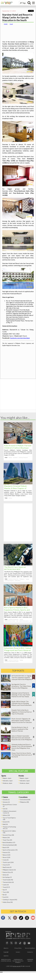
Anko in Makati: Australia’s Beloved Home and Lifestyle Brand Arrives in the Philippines (22, 737)
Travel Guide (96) (8, 880)
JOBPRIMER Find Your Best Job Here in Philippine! (17, 961)
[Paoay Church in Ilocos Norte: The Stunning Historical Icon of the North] (6, 759)
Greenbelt (15, 457)
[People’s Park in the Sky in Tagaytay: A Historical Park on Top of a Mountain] (6, 716)
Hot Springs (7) (7, 877)
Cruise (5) (5, 860)
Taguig (27, 579)
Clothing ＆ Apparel (23, 457)
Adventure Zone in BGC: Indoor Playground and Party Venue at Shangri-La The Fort (17, 650)
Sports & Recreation (24, 621)
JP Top (23, 3)
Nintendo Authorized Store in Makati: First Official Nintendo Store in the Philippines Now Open (22, 747)
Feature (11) (6, 852)
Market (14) (6, 837)
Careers (18, 952)
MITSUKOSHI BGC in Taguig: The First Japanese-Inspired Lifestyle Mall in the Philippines (22, 677)
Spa (30, 621)
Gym (17, 621)
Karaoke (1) (6, 799)
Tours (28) (6, 892)
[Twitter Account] (9, 919)
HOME (5, 24)
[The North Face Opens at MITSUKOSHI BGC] (18, 565)
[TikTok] (21, 920)
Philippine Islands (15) (9, 870)
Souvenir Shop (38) (8, 835)
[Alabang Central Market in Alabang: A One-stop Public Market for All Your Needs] (6, 698)
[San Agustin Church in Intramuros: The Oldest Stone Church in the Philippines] (6, 690)
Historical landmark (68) (10, 845)
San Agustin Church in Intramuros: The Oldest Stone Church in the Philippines (21, 686)
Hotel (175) (6, 822)
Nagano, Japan (7, 778)
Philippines (22, 579)
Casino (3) (6, 884)
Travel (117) (6, 887)
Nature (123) (6, 855)
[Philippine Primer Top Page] (6, 5)
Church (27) (6, 865)
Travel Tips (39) (7, 840)
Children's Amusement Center (11, 661)
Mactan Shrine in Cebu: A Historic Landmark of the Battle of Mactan (20, 729)
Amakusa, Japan (7, 783)
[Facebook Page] (3, 918)
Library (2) (6, 875)
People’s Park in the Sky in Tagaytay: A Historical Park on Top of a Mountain (22, 712)
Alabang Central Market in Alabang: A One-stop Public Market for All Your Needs (21, 694)
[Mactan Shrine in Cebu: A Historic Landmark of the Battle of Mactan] (6, 733)
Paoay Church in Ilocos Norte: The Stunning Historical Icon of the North (22, 755)
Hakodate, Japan (8, 780)
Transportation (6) (8, 882)
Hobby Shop (17, 580)
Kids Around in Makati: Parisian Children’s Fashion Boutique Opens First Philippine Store (17, 447)
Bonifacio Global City (13, 579)
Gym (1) (5, 808)
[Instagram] (15, 918)
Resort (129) (6, 857)
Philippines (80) (24, 802)
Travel (11, 24)
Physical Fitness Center (10, 621)
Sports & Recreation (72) (10, 850)
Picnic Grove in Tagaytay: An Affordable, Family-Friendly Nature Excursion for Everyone (22, 720)
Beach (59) (6, 847)
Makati (10, 457)
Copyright (5, 952)
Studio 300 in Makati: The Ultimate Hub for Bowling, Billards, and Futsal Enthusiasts (22, 703)
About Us (6, 948)
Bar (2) (5, 894)
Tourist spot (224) (8, 862)
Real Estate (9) (7, 867)
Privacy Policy (18, 948)
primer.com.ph (16, 966)
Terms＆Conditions (30, 948)
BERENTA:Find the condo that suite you (6, 960)
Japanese (6, 955)
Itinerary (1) (6, 802)
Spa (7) (5, 889)
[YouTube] (29, 943)
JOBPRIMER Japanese (30, 960)
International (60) (25, 799)
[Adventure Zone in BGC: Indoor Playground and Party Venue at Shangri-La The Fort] (18, 646)
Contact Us (30, 952)
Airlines (10, 498)
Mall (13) (5, 824)
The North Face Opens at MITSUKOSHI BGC (15, 568)
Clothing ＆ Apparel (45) (10, 899)
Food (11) (5, 897)
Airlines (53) (6, 815)
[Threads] (27, 920)
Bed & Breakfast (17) (9, 842)
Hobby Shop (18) (8, 902)
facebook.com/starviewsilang (20, 338)
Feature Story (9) (8, 872)
